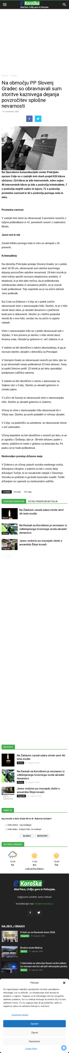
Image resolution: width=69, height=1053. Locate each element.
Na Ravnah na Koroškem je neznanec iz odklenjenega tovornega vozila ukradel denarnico (43, 529)
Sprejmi (34, 1023)
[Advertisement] (34, 36)
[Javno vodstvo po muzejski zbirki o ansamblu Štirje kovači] (10, 544)
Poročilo (17, 492)
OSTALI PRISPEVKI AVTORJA (43, 501)
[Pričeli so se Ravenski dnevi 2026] (10, 936)
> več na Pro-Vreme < (34, 868)
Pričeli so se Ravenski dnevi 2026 (37, 932)
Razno (14, 75)
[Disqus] (34, 607)
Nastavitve (34, 1041)
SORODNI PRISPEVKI (14, 501)
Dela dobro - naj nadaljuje (19, 825)
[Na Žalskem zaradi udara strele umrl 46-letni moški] (10, 513)
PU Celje (28, 492)
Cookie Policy (31, 1049)
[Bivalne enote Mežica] (10, 951)
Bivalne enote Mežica (31, 947)
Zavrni (34, 1032)
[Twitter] (39, 913)
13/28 (56, 863)
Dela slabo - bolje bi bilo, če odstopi (24, 829)
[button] (64, 982)
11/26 (34, 863)
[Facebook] (30, 913)
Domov (5, 75)
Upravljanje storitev (20, 1015)
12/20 (12, 863)
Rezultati (42, 836)
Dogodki (6, 548)
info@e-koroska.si (44, 903)
